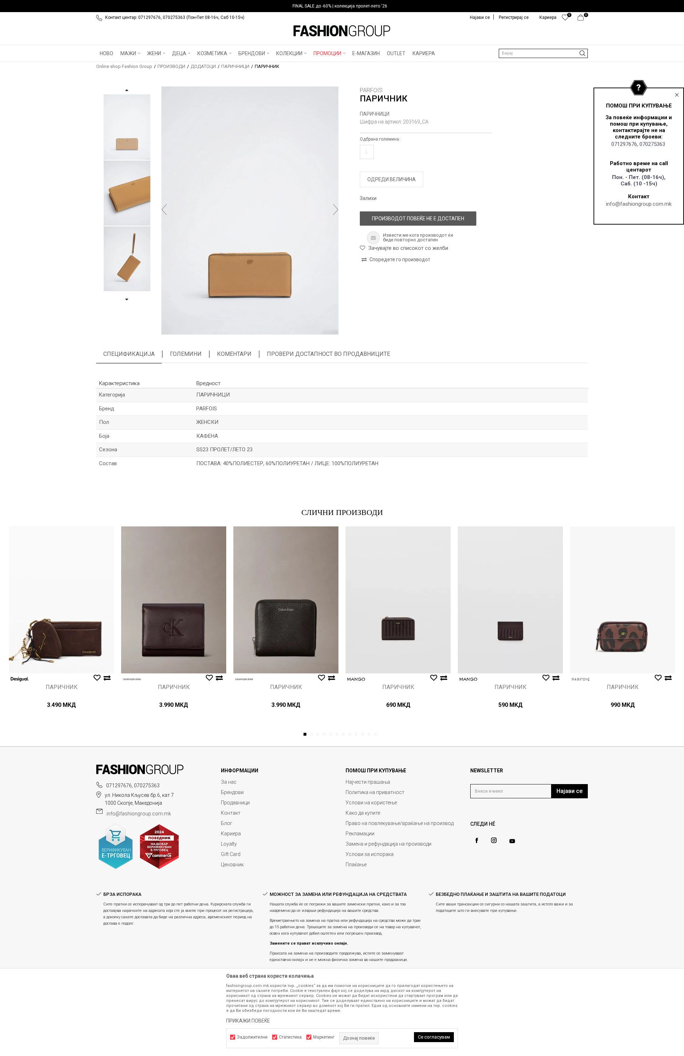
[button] (543, 53)
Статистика (290, 1037)
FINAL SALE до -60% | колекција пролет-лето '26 (339, 6)
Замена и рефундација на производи (388, 844)
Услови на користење (371, 802)
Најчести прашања (368, 782)
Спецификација (129, 354)
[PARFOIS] (581, 679)
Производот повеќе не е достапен (418, 218)
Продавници (235, 802)
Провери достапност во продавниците (328, 354)
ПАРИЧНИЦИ (235, 66)
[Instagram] (494, 840)
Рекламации (360, 833)
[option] (342, 6)
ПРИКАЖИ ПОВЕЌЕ (248, 1021)
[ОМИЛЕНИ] (565, 19)
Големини (186, 354)
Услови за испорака (370, 854)
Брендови (232, 792)
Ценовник (232, 864)
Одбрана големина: (380, 139)
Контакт (230, 813)
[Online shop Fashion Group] (342, 31)
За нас (229, 782)
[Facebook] (476, 840)
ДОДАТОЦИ (203, 66)
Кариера (231, 833)
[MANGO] (356, 679)
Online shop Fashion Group (124, 66)
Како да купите (363, 813)
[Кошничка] (582, 19)
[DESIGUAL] (19, 679)
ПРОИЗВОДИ (171, 66)
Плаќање (356, 864)
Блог (226, 823)
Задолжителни (252, 1037)
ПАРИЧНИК (62, 687)
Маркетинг (324, 1037)
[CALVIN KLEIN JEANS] (132, 679)
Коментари (234, 354)
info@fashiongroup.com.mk (639, 204)
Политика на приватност (375, 792)
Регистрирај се (514, 17)
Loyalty (229, 844)
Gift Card (230, 854)
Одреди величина (391, 179)
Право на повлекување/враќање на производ (400, 823)
